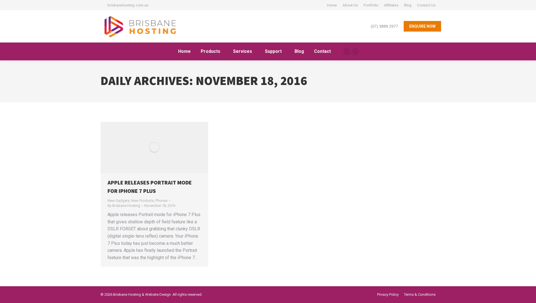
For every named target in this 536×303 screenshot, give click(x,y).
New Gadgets (118, 200)
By (123, 205)
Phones (161, 200)
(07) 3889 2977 (384, 26)
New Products (142, 200)
